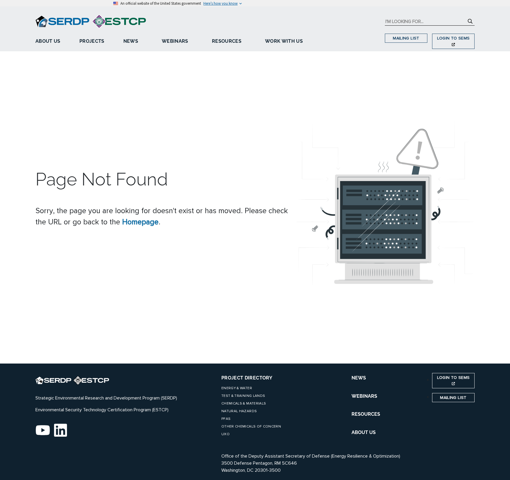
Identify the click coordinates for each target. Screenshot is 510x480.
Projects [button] (91, 41)
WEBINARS (364, 396)
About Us (48, 41)
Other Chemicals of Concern (251, 426)
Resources (226, 41)
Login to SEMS (453, 38)
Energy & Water (236, 388)
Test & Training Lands (243, 396)
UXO (225, 434)
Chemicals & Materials (243, 403)
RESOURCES (366, 414)
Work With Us (284, 41)
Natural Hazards (239, 411)
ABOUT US (364, 432)
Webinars (175, 41)
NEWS (359, 378)
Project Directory (246, 378)
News (130, 41)
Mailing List (406, 38)
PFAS (226, 419)
